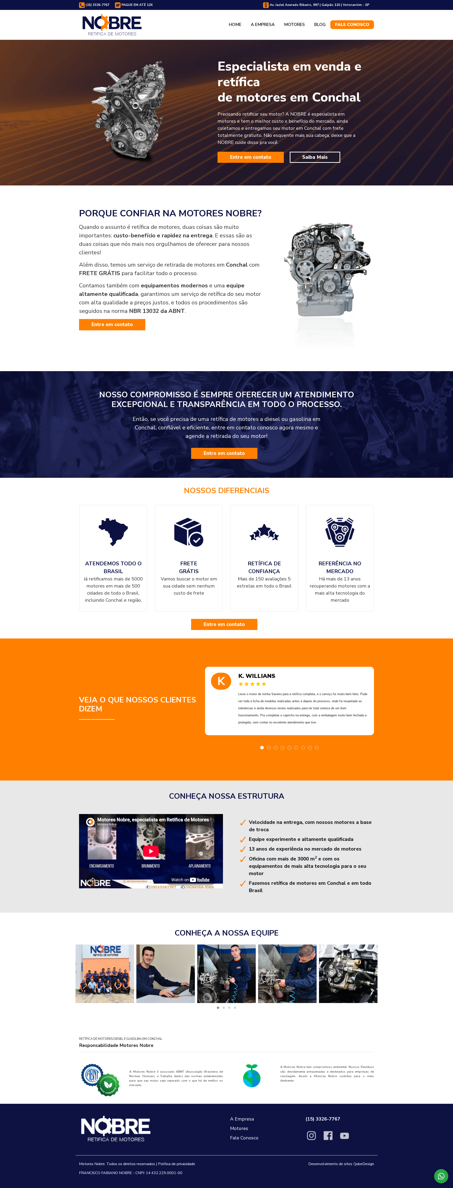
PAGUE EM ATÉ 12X (137, 5)
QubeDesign (363, 1164)
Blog (320, 24)
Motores (294, 24)
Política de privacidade (176, 1164)
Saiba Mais (315, 157)
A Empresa (263, 24)
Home (235, 24)
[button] (262, 748)
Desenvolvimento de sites (330, 1164)
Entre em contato (250, 157)
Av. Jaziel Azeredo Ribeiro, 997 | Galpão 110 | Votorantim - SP (319, 5)
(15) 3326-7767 (97, 5)
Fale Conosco (352, 24)
